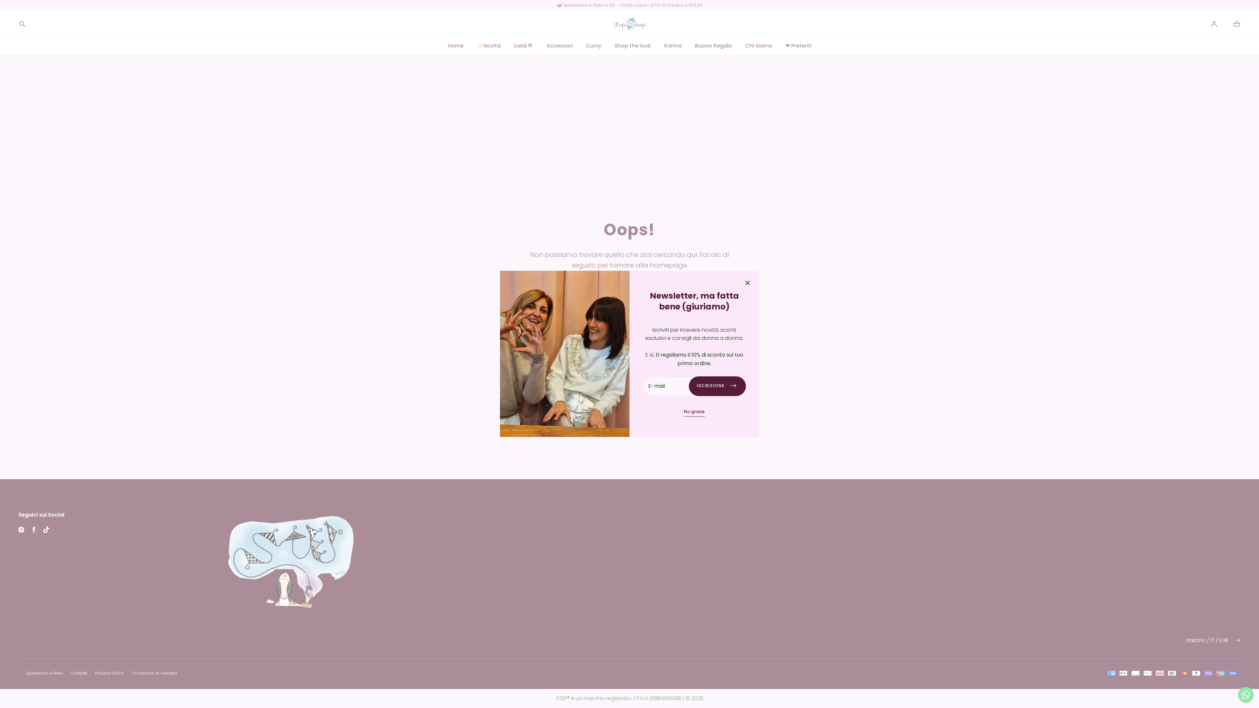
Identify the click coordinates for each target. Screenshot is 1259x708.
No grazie (694, 411)
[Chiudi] (747, 284)
